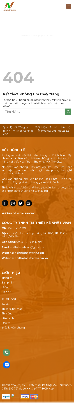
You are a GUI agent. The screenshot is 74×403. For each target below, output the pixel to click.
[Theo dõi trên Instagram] (13, 203)
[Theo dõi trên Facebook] (5, 203)
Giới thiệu (41, 127)
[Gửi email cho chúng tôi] (29, 203)
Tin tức (54, 127)
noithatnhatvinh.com (29, 252)
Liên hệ (65, 127)
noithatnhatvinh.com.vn (31, 258)
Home (24, 35)
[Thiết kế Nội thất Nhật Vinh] (18, 6)
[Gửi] (68, 112)
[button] (68, 6)
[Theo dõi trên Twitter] (21, 203)
